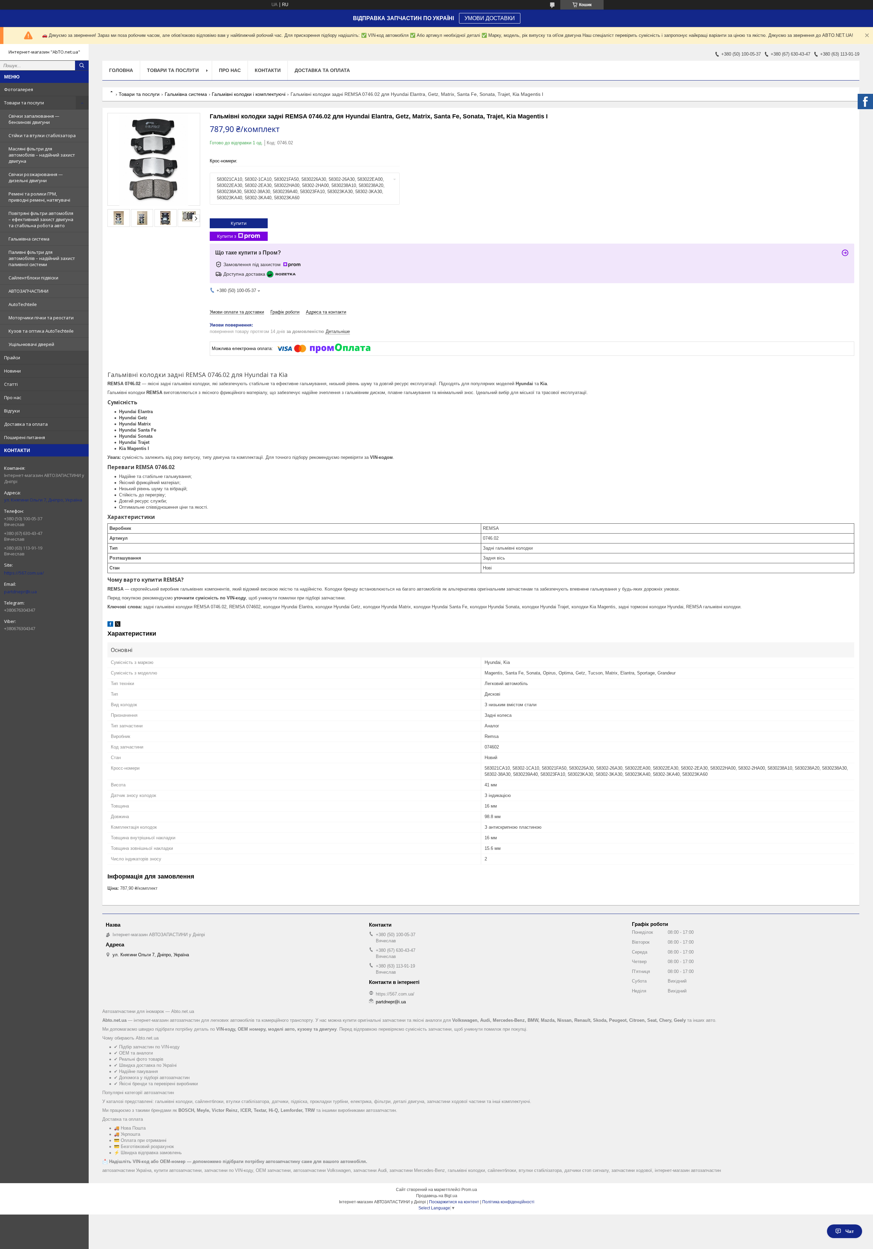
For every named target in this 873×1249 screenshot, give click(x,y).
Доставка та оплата (26, 424)
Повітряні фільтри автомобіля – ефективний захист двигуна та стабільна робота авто (41, 219)
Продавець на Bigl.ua (436, 1195)
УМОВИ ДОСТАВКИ (489, 18)
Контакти (268, 70)
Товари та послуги (24, 103)
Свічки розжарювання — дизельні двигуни (36, 177)
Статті (11, 384)
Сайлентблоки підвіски (33, 278)
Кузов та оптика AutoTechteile (41, 331)
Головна (121, 70)
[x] (117, 625)
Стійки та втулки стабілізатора (42, 135)
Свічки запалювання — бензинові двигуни (34, 119)
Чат (849, 1231)
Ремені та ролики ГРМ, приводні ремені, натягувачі (39, 197)
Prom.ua (469, 1189)
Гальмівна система (29, 239)
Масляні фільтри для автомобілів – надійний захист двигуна (42, 155)
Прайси (12, 357)
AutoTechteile (23, 304)
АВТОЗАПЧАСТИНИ (28, 291)
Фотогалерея (18, 89)
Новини (12, 371)
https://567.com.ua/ (24, 573)
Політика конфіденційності (508, 1202)
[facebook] (110, 625)
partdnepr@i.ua (20, 592)
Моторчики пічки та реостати (41, 318)
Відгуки (12, 411)
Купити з (226, 236)
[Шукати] (82, 65)
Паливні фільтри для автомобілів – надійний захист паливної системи (42, 258)
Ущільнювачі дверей (31, 344)
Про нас (12, 397)
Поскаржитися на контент (454, 1202)
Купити (239, 223)
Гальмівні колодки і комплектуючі (248, 94)
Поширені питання (24, 437)
